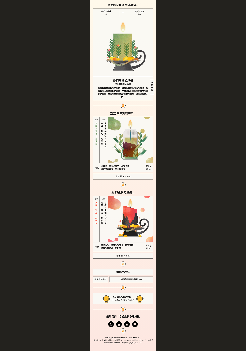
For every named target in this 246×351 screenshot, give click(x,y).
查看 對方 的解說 (123, 176)
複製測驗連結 (100, 279)
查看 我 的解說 (123, 256)
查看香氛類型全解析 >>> (131, 279)
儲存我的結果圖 (123, 272)
